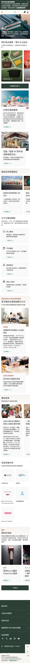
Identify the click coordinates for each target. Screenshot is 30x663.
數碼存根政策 (13, 660)
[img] (28, 1)
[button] (7, 79)
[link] (15, 99)
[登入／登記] (28, 12)
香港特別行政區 (9, 646)
